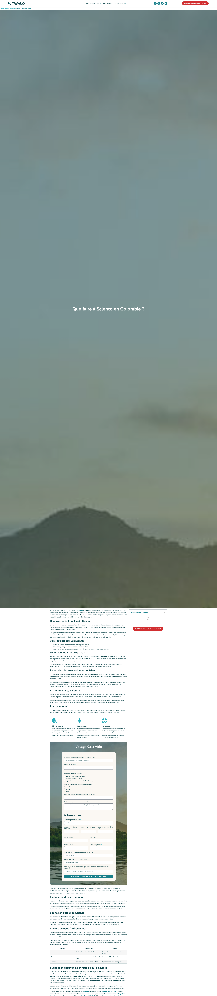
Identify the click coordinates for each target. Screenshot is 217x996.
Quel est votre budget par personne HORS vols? (80, 795)
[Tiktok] (166, 3)
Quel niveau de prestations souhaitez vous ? (79, 784)
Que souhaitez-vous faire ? (73, 774)
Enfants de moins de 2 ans (105, 827)
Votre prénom (69, 837)
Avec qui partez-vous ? (72, 820)
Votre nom (93, 837)
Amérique (7, 8)
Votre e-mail (68, 845)
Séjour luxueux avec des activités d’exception (81, 781)
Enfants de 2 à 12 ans (88, 827)
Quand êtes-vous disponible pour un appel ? (79, 852)
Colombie (12, 8)
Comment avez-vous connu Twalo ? (76, 859)
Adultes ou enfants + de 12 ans (71, 827)
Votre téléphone (95, 845)
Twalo (2, 8)
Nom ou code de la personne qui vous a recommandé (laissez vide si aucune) (86, 867)
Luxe (67, 791)
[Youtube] (162, 3)
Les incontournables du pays (75, 776)
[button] (164, 612)
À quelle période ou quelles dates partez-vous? (80, 757)
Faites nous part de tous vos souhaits (76, 802)
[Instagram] (155, 3)
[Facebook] (158, 3)
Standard (69, 787)
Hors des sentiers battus (74, 779)
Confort (68, 789)
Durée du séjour (69, 765)
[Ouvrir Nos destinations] (100, 3)
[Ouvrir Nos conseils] (125, 3)
